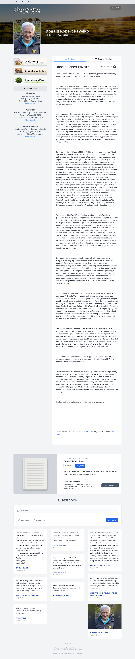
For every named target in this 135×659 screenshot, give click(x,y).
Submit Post (112, 520)
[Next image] (119, 616)
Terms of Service (73, 650)
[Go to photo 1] (103, 628)
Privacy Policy (61, 650)
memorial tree (82, 431)
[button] (104, 616)
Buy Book (80, 466)
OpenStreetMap (69, 653)
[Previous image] (89, 616)
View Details (30, 103)
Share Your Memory (110, 485)
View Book (68, 466)
